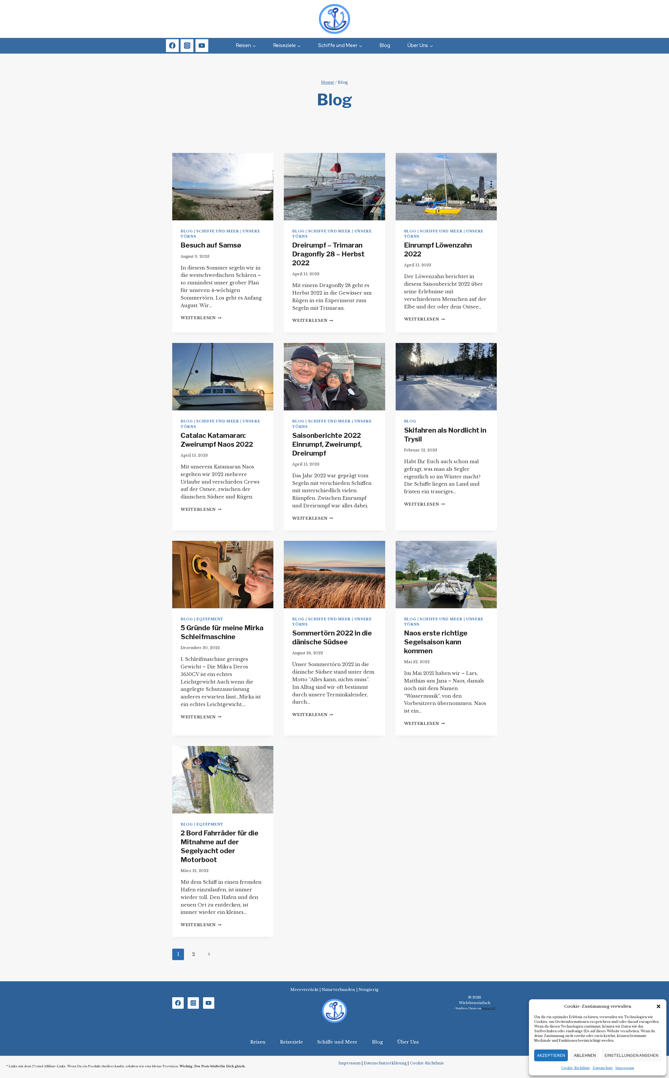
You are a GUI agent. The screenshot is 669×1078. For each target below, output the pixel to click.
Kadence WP (488, 1008)
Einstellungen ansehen (631, 1055)
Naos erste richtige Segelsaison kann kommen (436, 642)
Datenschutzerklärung (385, 1063)
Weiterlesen (201, 318)
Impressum (624, 1068)
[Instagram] (187, 45)
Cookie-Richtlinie (575, 1068)
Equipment (209, 619)
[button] (658, 1006)
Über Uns (408, 1042)
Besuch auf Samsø (211, 245)
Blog (385, 45)
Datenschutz (603, 1068)
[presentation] (222, 186)
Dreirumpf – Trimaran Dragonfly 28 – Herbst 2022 (328, 254)
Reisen (258, 1042)
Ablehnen (585, 1055)
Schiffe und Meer (217, 231)
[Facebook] (172, 45)
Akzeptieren (551, 1055)
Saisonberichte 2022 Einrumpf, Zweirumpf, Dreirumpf (327, 444)
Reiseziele (291, 1042)
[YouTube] (201, 45)
